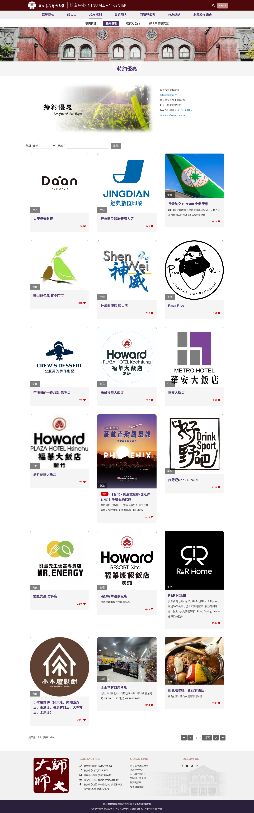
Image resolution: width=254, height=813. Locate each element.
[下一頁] (216, 738)
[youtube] (187, 766)
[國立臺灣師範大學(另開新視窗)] (45, 5)
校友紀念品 (133, 23)
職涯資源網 (135, 782)
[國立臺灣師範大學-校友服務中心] (97, 4)
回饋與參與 (147, 14)
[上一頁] (190, 738)
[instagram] (197, 766)
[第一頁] (184, 738)
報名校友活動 (137, 786)
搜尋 (115, 145)
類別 (28, 145)
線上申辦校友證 (159, 23)
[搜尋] (213, 5)
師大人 (72, 14)
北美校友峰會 (202, 14)
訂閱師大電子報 (138, 778)
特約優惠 (111, 23)
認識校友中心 (137, 770)
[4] (222, 738)
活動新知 (48, 14)
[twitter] (192, 766)
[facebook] (182, 766)
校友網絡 (174, 14)
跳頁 (207, 737)
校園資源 (90, 23)
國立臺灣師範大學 (139, 766)
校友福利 (95, 14)
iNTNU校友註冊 (138, 774)
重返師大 (121, 14)
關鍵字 (62, 145)
